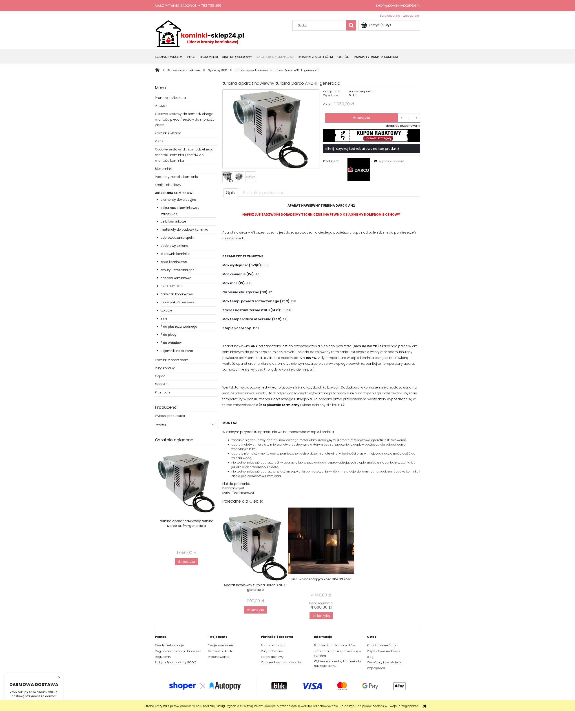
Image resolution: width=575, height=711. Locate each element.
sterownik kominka (175, 254)
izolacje (166, 310)
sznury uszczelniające (178, 270)
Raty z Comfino (272, 651)
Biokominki (163, 168)
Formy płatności (272, 645)
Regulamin (163, 657)
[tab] (230, 192)
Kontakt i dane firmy (381, 645)
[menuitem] (171, 57)
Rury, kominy (165, 368)
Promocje (162, 392)
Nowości (161, 384)
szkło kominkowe (174, 262)
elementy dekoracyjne (178, 199)
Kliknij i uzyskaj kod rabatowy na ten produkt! (362, 148)
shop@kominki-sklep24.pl (398, 5)
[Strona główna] (200, 33)
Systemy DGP (172, 286)
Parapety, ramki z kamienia (176, 176)
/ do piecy (169, 334)
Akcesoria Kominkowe (174, 193)
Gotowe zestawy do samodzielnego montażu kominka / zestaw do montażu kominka (184, 155)
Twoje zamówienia (222, 645)
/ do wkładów (171, 342)
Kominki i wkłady (168, 133)
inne (164, 318)
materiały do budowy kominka (184, 229)
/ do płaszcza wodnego (179, 326)
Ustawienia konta (220, 651)
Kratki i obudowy (168, 185)
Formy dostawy (272, 657)
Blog (370, 657)
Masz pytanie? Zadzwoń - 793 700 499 (188, 5)
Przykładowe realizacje (383, 651)
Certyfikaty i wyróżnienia (384, 662)
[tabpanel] (321, 349)
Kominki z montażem (171, 360)
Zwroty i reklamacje (169, 645)
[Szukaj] (351, 25)
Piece (159, 141)
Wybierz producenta (170, 415)
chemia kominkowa (176, 278)
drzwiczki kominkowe (177, 294)
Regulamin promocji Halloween (178, 651)
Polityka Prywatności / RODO (175, 662)
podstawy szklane (174, 245)
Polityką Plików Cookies (259, 706)
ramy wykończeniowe (178, 302)
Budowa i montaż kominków (334, 645)
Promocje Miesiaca (170, 97)
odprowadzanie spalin (178, 237)
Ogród (160, 376)
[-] (401, 118)
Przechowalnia (218, 657)
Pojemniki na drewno (177, 351)
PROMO (161, 106)
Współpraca (376, 668)
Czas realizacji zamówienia (281, 662)
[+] (416, 118)
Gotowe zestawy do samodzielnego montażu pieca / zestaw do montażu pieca (185, 119)
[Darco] (358, 169)
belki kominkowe (173, 221)
